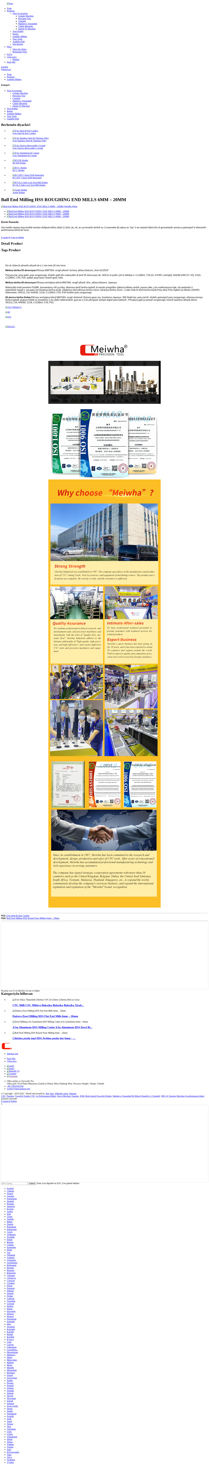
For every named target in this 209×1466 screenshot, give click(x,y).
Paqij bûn (11, 62)
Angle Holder (19, 192)
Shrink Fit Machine (27, 29)
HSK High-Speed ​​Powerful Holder (95, 1096)
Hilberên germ (61, 1093)
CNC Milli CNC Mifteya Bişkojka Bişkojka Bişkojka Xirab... (48, 1005)
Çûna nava (11, 57)
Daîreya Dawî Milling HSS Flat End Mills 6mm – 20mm (45, 1016)
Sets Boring (18, 44)
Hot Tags (50, 1093)
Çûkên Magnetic (25, 26)
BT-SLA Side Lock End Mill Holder (29, 185)
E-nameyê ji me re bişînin (12, 237)
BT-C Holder (18, 170)
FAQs (9, 54)
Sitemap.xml (12, 1054)
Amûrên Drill (19, 41)
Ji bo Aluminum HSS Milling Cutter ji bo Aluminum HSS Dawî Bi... (52, 1027)
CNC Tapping (7, 1096)
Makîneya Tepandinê (27, 23)
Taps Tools (17, 39)
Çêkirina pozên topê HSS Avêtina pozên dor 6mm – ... (44, 1038)
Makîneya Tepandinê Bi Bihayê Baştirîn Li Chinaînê (136, 1096)
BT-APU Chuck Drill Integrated (27, 178)
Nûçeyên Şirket (19, 49)
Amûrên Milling (20, 36)
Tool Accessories (20, 13)
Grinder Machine (26, 16)
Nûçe (9, 47)
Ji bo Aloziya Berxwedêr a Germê (28, 148)
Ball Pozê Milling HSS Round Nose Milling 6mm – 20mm (33, 918)
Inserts (15, 34)
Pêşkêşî (16, 59)
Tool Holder (18, 31)
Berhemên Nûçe (20, 52)
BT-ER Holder (19, 163)
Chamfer (22, 21)
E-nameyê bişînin (9, 1101)
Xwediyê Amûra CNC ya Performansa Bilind (35, 1096)
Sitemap (72, 1093)
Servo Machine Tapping (68, 1096)
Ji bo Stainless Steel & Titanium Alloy (29, 141)
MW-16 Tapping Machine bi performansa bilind (182, 1096)
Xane (9, 8)
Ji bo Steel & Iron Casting (24, 133)
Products (11, 11)
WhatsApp (6, 69)
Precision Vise (24, 18)
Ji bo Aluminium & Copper (25, 155)
